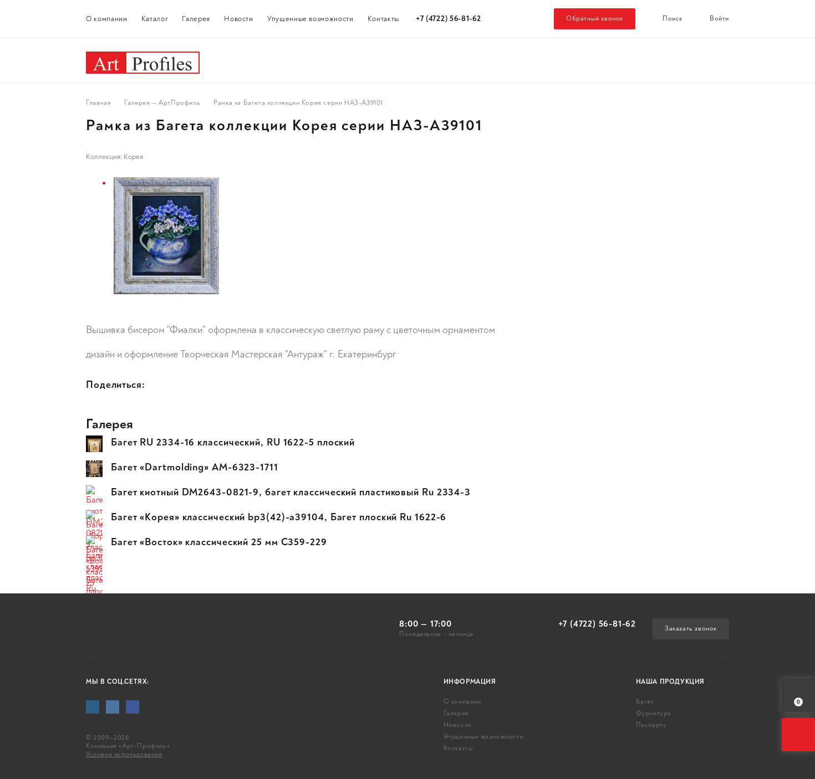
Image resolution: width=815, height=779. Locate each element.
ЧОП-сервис (660, 61)
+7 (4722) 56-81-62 (448, 19)
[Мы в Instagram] (92, 707)
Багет (238, 61)
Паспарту (418, 61)
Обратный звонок (594, 18)
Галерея (196, 18)
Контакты (383, 18)
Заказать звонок (691, 628)
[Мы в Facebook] (132, 707)
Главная (98, 103)
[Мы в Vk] (112, 707)
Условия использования (124, 754)
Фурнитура (322, 61)
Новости (238, 18)
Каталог (155, 18)
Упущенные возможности (310, 18)
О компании (107, 18)
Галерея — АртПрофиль (162, 103)
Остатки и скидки (534, 61)
